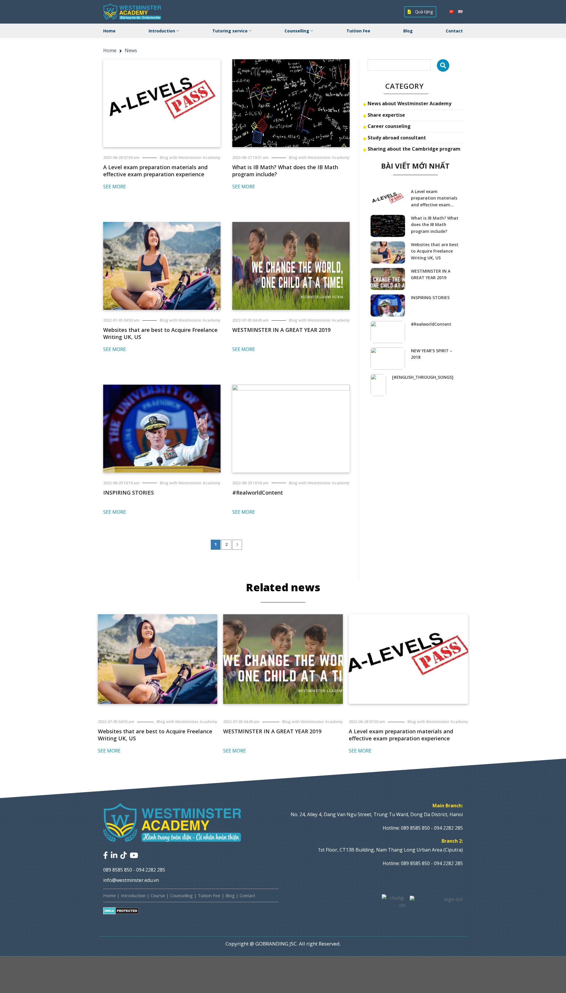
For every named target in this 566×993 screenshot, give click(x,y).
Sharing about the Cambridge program (414, 149)
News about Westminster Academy (409, 103)
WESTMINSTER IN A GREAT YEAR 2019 (281, 329)
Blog (408, 31)
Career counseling (389, 126)
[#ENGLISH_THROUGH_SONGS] (422, 377)
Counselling (296, 31)
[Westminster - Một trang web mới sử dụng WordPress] (132, 11)
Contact (454, 31)
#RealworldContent (257, 492)
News (131, 50)
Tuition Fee (358, 31)
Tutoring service (230, 31)
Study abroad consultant (397, 137)
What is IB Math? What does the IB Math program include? (285, 171)
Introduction (162, 31)
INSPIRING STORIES (128, 492)
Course (158, 895)
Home (109, 31)
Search (443, 65)
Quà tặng (423, 11)
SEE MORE (114, 186)
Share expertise (386, 115)
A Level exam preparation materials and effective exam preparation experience (155, 171)
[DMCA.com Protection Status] (121, 910)
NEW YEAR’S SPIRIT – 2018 (431, 354)
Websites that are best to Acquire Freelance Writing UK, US (160, 333)
